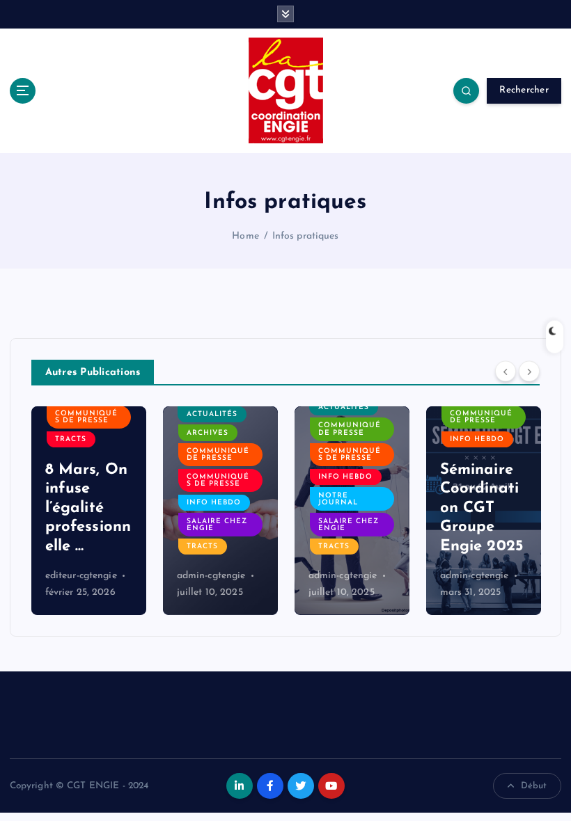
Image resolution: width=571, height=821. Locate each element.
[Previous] (505, 370)
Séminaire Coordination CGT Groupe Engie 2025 (481, 508)
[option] (88, 510)
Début (534, 785)
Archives (207, 433)
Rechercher (524, 90)
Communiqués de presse (86, 417)
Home (245, 236)
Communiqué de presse (218, 454)
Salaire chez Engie (217, 525)
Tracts (70, 439)
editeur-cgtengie (81, 576)
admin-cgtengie (211, 576)
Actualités (212, 414)
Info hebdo (214, 503)
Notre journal (338, 499)
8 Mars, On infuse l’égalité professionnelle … (88, 508)
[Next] (529, 370)
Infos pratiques (305, 236)
